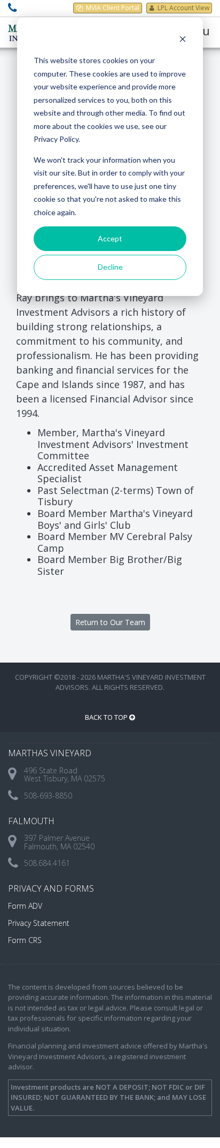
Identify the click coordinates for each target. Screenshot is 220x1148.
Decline (110, 266)
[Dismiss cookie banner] (182, 40)
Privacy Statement (38, 923)
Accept (110, 238)
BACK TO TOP (107, 717)
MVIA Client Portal (112, 7)
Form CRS (25, 940)
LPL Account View (183, 7)
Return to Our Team (110, 622)
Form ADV (25, 906)
